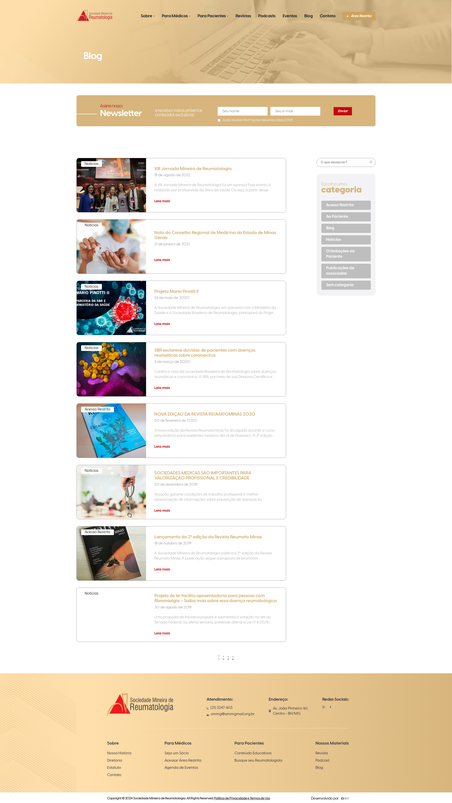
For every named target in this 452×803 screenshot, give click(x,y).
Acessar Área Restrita (183, 761)
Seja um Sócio (177, 753)
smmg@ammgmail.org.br (233, 714)
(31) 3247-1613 (221, 708)
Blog (319, 768)
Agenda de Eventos (181, 768)
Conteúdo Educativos (253, 753)
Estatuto (114, 768)
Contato (114, 775)
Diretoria (114, 761)
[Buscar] (371, 162)
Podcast (322, 761)
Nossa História (119, 753)
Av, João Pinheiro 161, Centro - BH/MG (290, 711)
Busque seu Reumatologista (258, 761)
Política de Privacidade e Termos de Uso (242, 798)
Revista (321, 753)
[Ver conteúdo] (181, 185)
